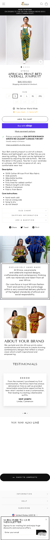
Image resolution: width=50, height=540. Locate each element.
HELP (24, 501)
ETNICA (25, 71)
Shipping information (25, 215)
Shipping (16, 84)
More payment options (25, 131)
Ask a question (25, 220)
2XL (40, 96)
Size (25, 92)
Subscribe (24, 508)
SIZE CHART (25, 210)
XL (33, 96)
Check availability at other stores (18, 145)
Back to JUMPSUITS (26, 477)
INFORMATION (24, 494)
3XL (17, 102)
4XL (25, 102)
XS (9, 96)
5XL (33, 102)
